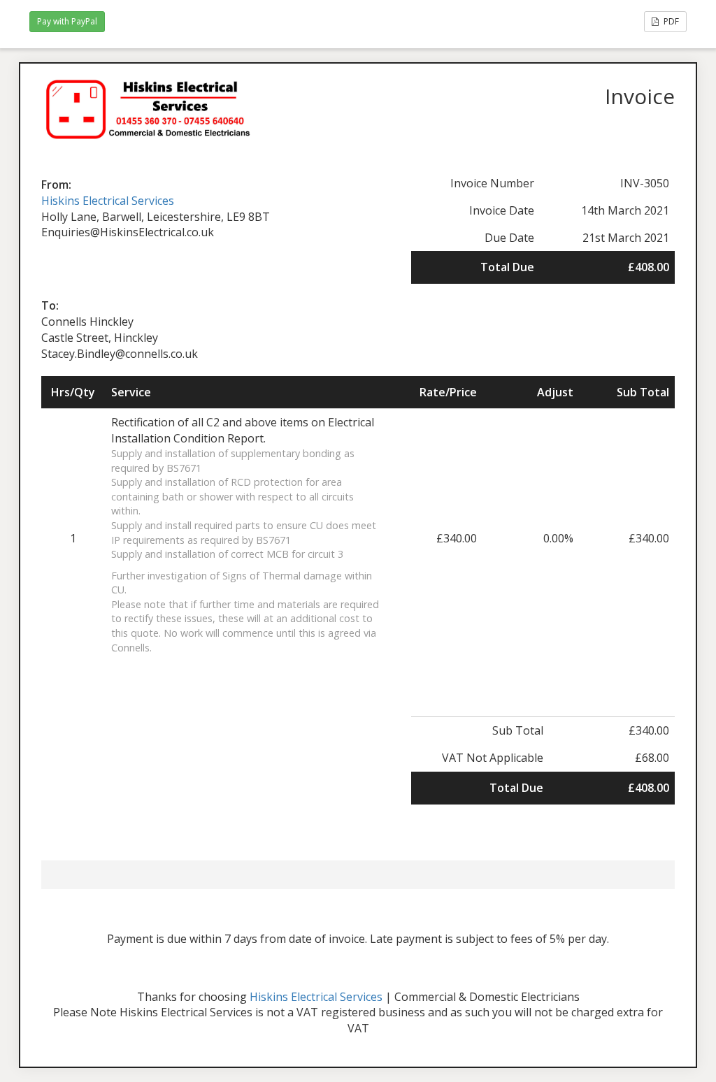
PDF (670, 21)
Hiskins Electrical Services (107, 200)
